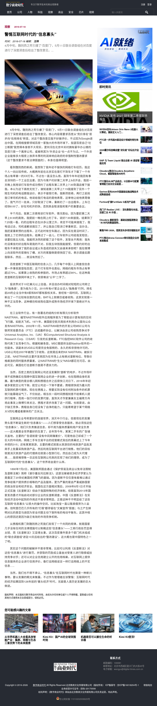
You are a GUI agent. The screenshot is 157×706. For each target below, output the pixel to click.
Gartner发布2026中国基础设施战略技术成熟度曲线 (119, 193)
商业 (60, 12)
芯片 (81, 12)
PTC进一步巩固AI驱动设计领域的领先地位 (119, 141)
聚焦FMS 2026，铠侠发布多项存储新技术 (120, 230)
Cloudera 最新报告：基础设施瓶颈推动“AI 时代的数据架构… (119, 221)
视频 (91, 12)
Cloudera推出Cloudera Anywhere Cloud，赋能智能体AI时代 (117, 172)
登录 (149, 4)
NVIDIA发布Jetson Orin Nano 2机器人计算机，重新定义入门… (119, 131)
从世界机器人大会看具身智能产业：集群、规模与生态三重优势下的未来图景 (20, 640)
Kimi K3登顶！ (127, 637)
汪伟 (36, 41)
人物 (29, 12)
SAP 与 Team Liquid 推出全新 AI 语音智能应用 (120, 162)
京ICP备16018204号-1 (128, 685)
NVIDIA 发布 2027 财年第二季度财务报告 (123, 117)
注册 (143, 4)
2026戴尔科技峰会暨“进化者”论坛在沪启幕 (119, 151)
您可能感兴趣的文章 (18, 609)
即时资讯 (105, 86)
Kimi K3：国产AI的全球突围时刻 (59, 638)
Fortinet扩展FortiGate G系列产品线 (117, 201)
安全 (71, 12)
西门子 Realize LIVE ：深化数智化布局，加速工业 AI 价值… (120, 211)
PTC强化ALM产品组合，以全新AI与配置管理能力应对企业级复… (119, 182)
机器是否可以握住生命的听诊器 (96, 638)
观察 (50, 12)
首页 (9, 12)
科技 (40, 12)
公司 (19, 12)
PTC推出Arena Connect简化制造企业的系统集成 (119, 239)
